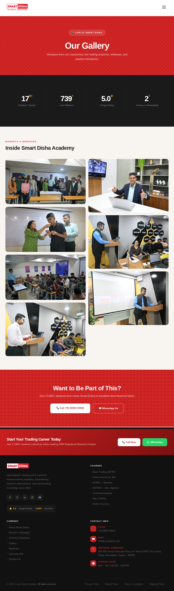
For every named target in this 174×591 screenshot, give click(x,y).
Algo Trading (99, 498)
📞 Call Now (129, 442)
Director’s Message (19, 532)
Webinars (14, 548)
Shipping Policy (156, 584)
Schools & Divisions (19, 538)
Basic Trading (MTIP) (103, 472)
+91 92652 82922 (106, 530)
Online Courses (100, 504)
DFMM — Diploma (102, 482)
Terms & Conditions (134, 584)
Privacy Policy (92, 584)
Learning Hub (16, 554)
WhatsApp (157, 442)
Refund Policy (112, 584)
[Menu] (164, 7)
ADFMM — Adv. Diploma (105, 488)
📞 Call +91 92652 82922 (70, 408)
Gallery (12, 543)
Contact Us (15, 559)
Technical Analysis (102, 493)
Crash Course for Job (104, 477)
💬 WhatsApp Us (108, 408)
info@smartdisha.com (109, 541)
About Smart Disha (19, 527)
